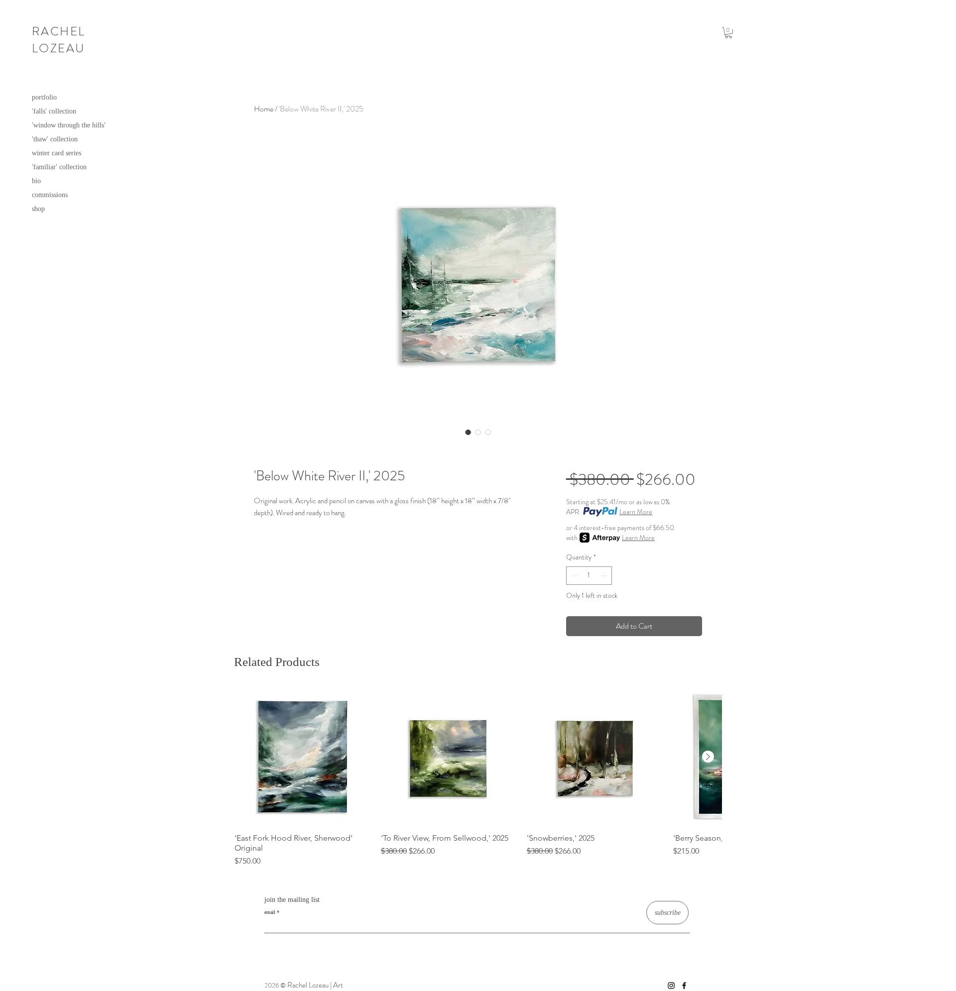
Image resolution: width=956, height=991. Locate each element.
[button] (728, 32)
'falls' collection (54, 111)
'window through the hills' (69, 125)
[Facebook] (684, 985)
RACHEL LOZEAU (58, 40)
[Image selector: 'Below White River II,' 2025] (468, 432)
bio (36, 181)
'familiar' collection (59, 167)
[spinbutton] (589, 575)
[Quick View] (303, 757)
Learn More (635, 512)
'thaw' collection (55, 139)
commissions (50, 195)
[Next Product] (708, 757)
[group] (478, 778)
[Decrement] (574, 575)
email (269, 912)
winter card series (56, 153)
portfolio (44, 97)
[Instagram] (671, 985)
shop (38, 209)
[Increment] (604, 575)
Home (263, 108)
